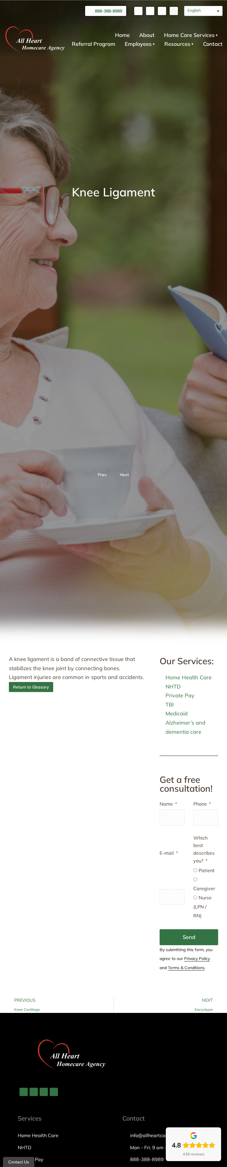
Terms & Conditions (186, 967)
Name (167, 804)
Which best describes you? (204, 849)
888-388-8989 (108, 11)
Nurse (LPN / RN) (202, 907)
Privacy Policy (197, 958)
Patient (207, 870)
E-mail (167, 853)
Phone (200, 804)
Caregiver (204, 888)
